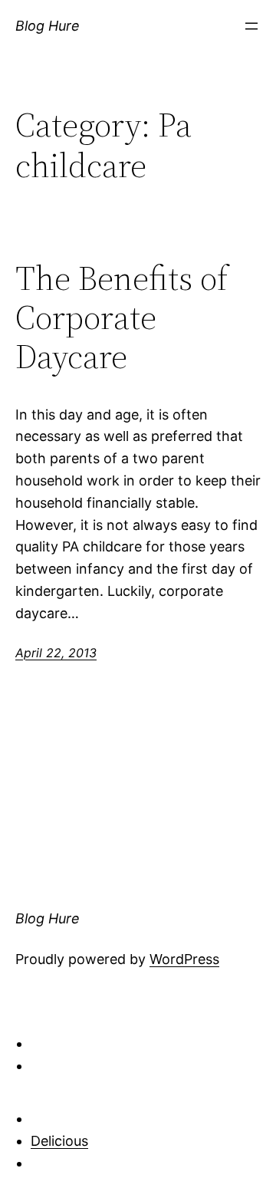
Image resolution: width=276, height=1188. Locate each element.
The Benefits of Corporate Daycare (121, 317)
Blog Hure (47, 26)
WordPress (184, 959)
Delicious (59, 1141)
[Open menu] (251, 26)
